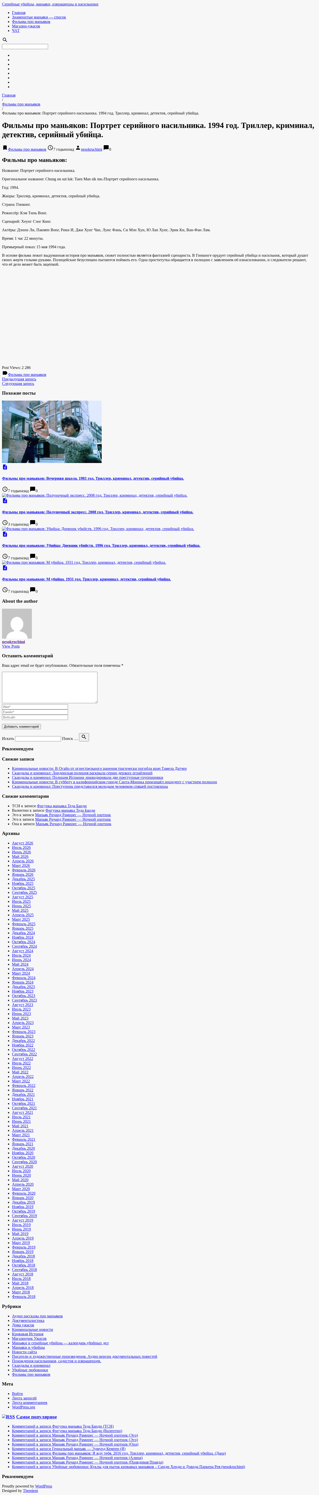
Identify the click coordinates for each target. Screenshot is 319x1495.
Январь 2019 (22, 1252)
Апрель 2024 (23, 969)
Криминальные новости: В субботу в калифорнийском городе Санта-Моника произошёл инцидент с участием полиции (114, 782)
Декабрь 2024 (23, 933)
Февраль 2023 (23, 1032)
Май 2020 (20, 1180)
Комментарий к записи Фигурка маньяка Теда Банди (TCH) (63, 1426)
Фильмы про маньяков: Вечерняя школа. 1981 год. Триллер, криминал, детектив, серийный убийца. (93, 478)
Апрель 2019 (23, 1238)
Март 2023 (21, 1027)
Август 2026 (22, 843)
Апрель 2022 (23, 1076)
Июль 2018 (21, 1278)
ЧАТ (16, 30)
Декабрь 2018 (23, 1256)
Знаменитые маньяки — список (39, 17)
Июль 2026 (21, 847)
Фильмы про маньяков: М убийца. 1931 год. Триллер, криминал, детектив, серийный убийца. (86, 579)
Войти (17, 1393)
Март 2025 (21, 919)
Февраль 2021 (23, 1139)
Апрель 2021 (23, 1130)
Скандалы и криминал (31, 1365)
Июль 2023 (21, 1009)
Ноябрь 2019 (22, 1207)
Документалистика (28, 1320)
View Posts (11, 646)
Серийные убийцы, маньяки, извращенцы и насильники (50, 4)
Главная (18, 12)
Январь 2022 (22, 1090)
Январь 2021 (22, 1144)
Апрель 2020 (23, 1184)
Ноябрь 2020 (22, 1153)
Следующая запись (18, 383)
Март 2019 (21, 1243)
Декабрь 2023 (23, 987)
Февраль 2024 (23, 978)
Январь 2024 (22, 982)
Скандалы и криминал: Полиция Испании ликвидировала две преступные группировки (87, 777)
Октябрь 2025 (23, 888)
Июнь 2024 (21, 960)
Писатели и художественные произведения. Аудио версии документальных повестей (84, 1356)
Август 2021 (22, 1112)
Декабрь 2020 (23, 1148)
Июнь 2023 (21, 1014)
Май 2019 (20, 1234)
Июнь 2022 (21, 1067)
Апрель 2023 (23, 1023)
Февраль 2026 (23, 870)
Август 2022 (22, 1058)
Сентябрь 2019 (24, 1216)
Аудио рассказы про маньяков (37, 1316)
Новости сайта (24, 1352)
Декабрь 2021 (23, 1094)
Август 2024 (22, 951)
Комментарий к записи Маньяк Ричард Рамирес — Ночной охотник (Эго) (75, 1435)
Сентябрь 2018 (24, 1269)
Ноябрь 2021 (22, 1099)
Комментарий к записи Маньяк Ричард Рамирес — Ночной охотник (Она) (75, 1444)
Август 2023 (22, 1005)
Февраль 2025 (23, 924)
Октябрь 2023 (23, 996)
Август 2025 (22, 897)
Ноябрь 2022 (22, 1045)
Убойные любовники (30, 1370)
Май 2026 (20, 856)
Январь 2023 (22, 1036)
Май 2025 (20, 910)
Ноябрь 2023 (22, 991)
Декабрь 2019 (23, 1202)
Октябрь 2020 (23, 1157)
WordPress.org (23, 1407)
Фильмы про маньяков (31, 21)
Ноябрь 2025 (22, 883)
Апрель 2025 (23, 915)
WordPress (43, 1486)
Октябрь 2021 (23, 1103)
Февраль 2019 (23, 1247)
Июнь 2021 (21, 1121)
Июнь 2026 (21, 852)
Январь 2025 (22, 928)
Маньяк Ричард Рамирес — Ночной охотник (73, 815)
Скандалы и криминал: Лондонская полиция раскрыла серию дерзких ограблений (82, 773)
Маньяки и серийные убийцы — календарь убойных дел (60, 1343)
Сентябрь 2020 (24, 1162)
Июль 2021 (21, 1117)
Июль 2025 (21, 901)
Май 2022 (20, 1072)
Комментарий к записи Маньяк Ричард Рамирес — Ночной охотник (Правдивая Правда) (87, 1462)
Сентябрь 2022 (24, 1054)
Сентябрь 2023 (24, 1000)
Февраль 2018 (23, 1296)
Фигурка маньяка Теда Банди (62, 806)
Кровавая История (27, 1334)
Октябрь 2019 (23, 1211)
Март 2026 (21, 865)
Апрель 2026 (23, 861)
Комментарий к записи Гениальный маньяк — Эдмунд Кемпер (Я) (68, 1449)
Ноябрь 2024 (22, 937)
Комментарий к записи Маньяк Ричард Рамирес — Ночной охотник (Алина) (77, 1458)
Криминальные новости (32, 1329)
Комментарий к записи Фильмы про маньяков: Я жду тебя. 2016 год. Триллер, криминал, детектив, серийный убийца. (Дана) (119, 1453)
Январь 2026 (22, 874)
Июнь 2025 (21, 906)
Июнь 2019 (21, 1229)
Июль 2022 (21, 1063)
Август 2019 (22, 1220)
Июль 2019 (21, 1225)
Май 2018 (20, 1283)
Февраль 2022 (23, 1085)
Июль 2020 (21, 1171)
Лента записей (24, 1398)
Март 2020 (21, 1189)
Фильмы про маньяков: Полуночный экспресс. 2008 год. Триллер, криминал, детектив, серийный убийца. (97, 512)
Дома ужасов (23, 1325)
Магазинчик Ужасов (29, 1338)
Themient (30, 1491)
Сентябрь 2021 (24, 1108)
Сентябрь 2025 (24, 892)
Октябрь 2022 (23, 1049)
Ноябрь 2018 (22, 1261)
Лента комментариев (29, 1402)
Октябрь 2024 (23, 942)
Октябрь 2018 (23, 1265)
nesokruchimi (91, 149)
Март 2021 (21, 1135)
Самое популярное (36, 1416)
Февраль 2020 (23, 1193)
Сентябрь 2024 (24, 946)
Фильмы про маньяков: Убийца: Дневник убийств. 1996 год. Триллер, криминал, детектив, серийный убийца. (101, 545)
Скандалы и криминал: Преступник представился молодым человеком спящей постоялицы (90, 786)
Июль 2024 (21, 955)
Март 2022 (21, 1081)
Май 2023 (20, 1018)
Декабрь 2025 (23, 879)
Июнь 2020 (21, 1175)
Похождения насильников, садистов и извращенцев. (56, 1361)
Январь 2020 (22, 1198)
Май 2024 (20, 964)
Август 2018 (22, 1274)
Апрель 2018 (23, 1287)
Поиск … (70, 738)
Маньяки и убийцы (28, 1347)
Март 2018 (21, 1292)
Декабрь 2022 (23, 1040)
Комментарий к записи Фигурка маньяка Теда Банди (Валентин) (67, 1431)
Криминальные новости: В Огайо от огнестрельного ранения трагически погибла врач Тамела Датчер (99, 768)
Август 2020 (22, 1166)
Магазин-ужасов (26, 26)
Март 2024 (21, 973)
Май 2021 (20, 1126)
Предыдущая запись (19, 379)
